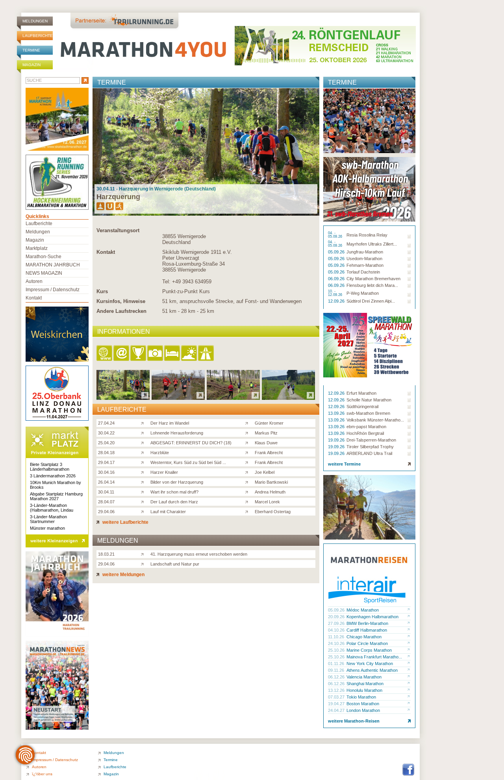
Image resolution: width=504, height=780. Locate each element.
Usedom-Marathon (364, 258)
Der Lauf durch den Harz (174, 501)
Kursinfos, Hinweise (120, 301)
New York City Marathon (369, 663)
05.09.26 (337, 252)
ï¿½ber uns (42, 774)
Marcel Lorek (267, 501)
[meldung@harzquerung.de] (121, 353)
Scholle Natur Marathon (368, 399)
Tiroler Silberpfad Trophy (370, 446)
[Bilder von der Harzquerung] (144, 482)
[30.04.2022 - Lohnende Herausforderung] (178, 397)
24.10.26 (337, 643)
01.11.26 (336, 663)
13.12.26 (337, 690)
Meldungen (35, 21)
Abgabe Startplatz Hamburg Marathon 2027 (56, 496)
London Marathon (363, 710)
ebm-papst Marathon (366, 426)
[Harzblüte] (144, 452)
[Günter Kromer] (248, 423)
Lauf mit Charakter (168, 511)
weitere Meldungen (123, 574)
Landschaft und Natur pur (174, 564)
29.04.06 (106, 511)
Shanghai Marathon (365, 683)
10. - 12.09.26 (335, 293)
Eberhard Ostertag (273, 511)
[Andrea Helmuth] (248, 492)
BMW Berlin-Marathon (367, 623)
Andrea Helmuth (270, 492)
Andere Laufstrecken (121, 311)
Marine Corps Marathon (369, 650)
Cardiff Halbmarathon (366, 630)
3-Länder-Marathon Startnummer (48, 519)
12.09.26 (337, 301)
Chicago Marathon (364, 636)
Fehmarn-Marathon (365, 265)
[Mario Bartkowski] (248, 482)
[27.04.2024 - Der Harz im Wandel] (123, 397)
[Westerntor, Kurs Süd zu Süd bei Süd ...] (144, 462)
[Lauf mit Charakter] (144, 511)
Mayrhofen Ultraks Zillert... (371, 244)
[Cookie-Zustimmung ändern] (25, 754)
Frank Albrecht (269, 452)
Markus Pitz (266, 433)
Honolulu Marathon (364, 690)
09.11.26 (336, 670)
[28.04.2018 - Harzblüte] (288, 397)
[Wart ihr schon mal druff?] (144, 492)
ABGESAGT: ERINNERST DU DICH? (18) (191, 442)
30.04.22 (106, 433)
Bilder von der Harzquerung (176, 482)
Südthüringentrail (362, 406)
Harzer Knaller (164, 472)
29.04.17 (106, 462)
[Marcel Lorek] (248, 501)
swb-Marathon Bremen (368, 413)
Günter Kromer (269, 423)
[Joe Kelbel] (248, 472)
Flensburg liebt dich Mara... (372, 285)
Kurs (102, 291)
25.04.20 (106, 442)
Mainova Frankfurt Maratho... (374, 656)
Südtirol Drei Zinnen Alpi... (370, 301)
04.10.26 (337, 630)
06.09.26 (337, 278)
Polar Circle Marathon (367, 643)
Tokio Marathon (361, 697)
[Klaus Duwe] (248, 442)
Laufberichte (37, 35)
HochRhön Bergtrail (365, 433)
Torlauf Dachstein (363, 272)
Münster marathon (47, 528)
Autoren (34, 281)
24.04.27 (337, 710)
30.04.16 (106, 472)
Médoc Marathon (362, 610)
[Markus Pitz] (248, 432)
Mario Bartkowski (271, 482)
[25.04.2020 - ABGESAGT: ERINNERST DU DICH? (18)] (233, 397)
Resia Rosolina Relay (366, 235)
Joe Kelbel (264, 472)
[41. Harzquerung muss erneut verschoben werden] (144, 554)
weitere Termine (344, 464)
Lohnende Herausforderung (176, 433)
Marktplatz (37, 248)
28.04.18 (106, 452)
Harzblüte (159, 452)
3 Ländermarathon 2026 (53, 475)
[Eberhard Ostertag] (248, 511)
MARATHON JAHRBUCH (53, 265)
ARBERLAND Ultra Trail (369, 453)
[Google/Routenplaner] (206, 353)
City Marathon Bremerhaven (373, 278)
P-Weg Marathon (362, 293)
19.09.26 (337, 440)
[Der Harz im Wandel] (144, 423)
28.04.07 (106, 501)
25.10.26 (337, 650)
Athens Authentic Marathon (372, 670)
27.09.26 (337, 623)
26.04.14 (106, 482)
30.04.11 (106, 492)
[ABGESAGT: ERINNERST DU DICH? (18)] (144, 442)
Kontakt (105, 252)
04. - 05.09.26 (335, 234)
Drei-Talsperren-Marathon (371, 440)
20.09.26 (337, 616)
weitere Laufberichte (124, 522)
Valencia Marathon (364, 677)
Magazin (31, 65)
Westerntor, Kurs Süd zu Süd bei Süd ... (188, 462)
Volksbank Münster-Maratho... (375, 420)
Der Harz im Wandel (169, 423)
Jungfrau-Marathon (364, 252)
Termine (31, 50)
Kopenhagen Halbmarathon (372, 616)
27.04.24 (106, 423)
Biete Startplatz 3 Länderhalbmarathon (49, 466)
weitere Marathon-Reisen (354, 721)
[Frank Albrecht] (248, 452)
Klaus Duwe (266, 442)
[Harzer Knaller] (144, 472)
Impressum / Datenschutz (53, 289)
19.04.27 (337, 703)
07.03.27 (337, 697)
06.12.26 (337, 677)
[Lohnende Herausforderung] (144, 432)
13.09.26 (337, 413)
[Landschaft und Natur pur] (144, 564)
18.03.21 (106, 554)
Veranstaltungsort (117, 230)
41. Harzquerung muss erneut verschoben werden (198, 554)
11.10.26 (336, 636)
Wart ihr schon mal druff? (174, 492)
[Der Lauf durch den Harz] (144, 501)
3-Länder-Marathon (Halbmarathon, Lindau (51, 507)
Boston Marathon (362, 703)
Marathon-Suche (43, 256)
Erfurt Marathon (361, 393)
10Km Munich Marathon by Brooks (55, 485)
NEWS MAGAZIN (44, 273)
